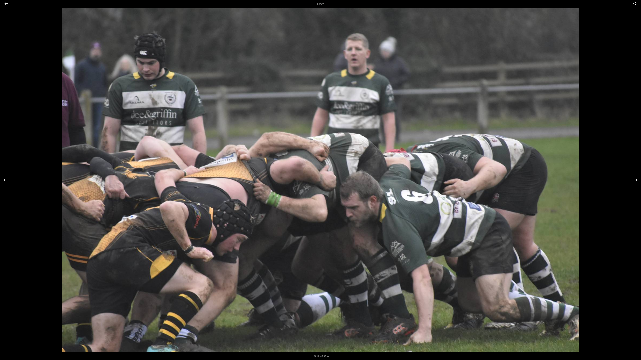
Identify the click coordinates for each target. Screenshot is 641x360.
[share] (635, 4)
